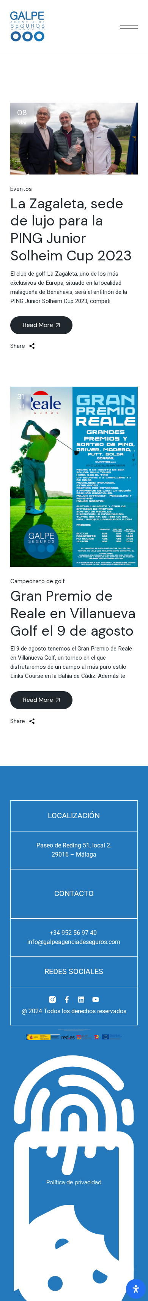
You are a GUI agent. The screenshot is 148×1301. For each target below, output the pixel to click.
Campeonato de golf (37, 581)
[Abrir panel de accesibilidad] (136, 1289)
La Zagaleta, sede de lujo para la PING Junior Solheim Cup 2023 (71, 229)
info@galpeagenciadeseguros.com (73, 942)
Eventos (21, 189)
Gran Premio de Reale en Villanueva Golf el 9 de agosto (72, 613)
